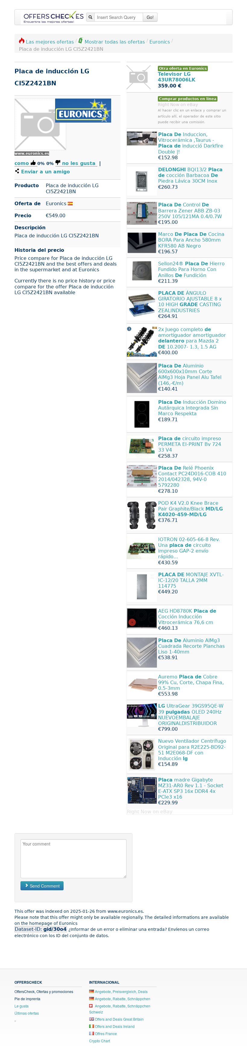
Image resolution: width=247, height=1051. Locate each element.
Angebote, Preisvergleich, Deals (121, 991)
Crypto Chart (99, 1040)
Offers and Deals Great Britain (119, 1019)
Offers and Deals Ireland (114, 1026)
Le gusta (21, 1005)
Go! (150, 17)
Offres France (105, 1033)
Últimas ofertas (26, 1013)
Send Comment (44, 886)
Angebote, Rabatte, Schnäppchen (122, 998)
